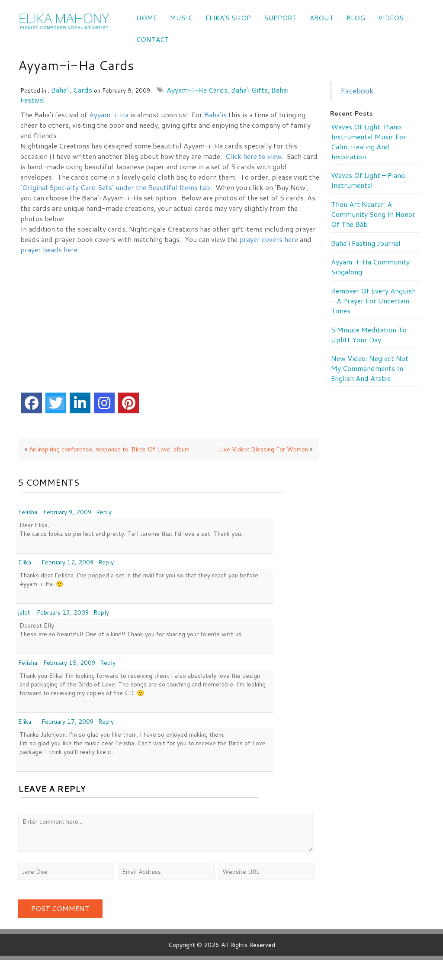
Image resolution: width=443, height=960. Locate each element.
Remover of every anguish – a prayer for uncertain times (373, 301)
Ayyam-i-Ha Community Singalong (370, 267)
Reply (104, 512)
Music (181, 18)
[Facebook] (31, 403)
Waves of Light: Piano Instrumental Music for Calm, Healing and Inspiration (368, 141)
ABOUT (322, 18)
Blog (356, 18)
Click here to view (253, 156)
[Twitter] (55, 403)
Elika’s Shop (228, 18)
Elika (24, 562)
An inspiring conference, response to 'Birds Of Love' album (109, 449)
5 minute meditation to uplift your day (369, 335)
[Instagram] (104, 403)
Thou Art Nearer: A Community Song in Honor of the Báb (373, 214)
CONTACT (152, 39)
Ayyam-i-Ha (108, 114)
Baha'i (60, 90)
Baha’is (215, 114)
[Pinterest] (128, 403)
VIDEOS (391, 18)
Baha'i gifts (249, 90)
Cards (82, 90)
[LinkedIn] (80, 403)
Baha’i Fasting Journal (366, 243)
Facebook (356, 90)
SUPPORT (280, 18)
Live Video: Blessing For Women (263, 449)
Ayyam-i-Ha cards (197, 90)
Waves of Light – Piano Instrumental (368, 180)
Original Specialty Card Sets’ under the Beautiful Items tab (116, 187)
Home (146, 18)
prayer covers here (268, 239)
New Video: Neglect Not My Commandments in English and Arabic (369, 368)
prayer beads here (48, 249)
